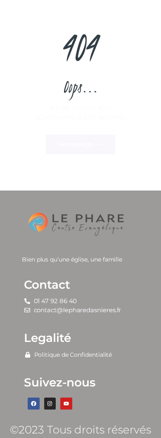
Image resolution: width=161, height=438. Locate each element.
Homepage (75, 144)
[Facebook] (34, 404)
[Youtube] (66, 404)
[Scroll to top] (147, 418)
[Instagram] (50, 404)
